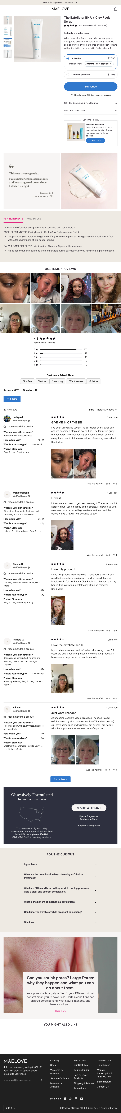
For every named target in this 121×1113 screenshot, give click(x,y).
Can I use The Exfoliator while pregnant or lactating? (53, 911)
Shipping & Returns (84, 1083)
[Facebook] (65, 1098)
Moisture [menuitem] (93, 381)
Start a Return (104, 1081)
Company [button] (54, 1060)
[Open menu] (8, 9)
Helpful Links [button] (80, 1060)
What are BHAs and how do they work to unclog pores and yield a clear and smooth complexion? (57, 890)
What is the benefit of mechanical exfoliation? (49, 901)
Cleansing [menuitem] (57, 381)
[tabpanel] (60, 241)
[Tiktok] (70, 1098)
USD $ (9, 1108)
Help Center (103, 1065)
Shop (53, 1065)
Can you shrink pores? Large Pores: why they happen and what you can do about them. (60, 982)
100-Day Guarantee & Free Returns (81, 103)
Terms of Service (109, 1108)
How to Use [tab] (34, 218)
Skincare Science (59, 1078)
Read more (60, 1011)
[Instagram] (76, 1098)
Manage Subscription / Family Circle (104, 1073)
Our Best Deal (81, 1065)
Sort (91, 409)
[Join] (39, 1079)
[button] (15, 288)
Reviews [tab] (11, 390)
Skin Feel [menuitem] (27, 381)
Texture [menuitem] (42, 381)
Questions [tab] (30, 390)
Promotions (80, 1088)
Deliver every (75, 64)
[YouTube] (81, 1098)
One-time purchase (81, 74)
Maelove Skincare (70, 1108)
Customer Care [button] (104, 1060)
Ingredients (30, 864)
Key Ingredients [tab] (13, 218)
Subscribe (76, 58)
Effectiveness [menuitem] (75, 381)
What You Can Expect (74, 110)
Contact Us (103, 1086)
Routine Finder (81, 1070)
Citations (29, 922)
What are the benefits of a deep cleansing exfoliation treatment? (53, 876)
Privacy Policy (93, 1108)
